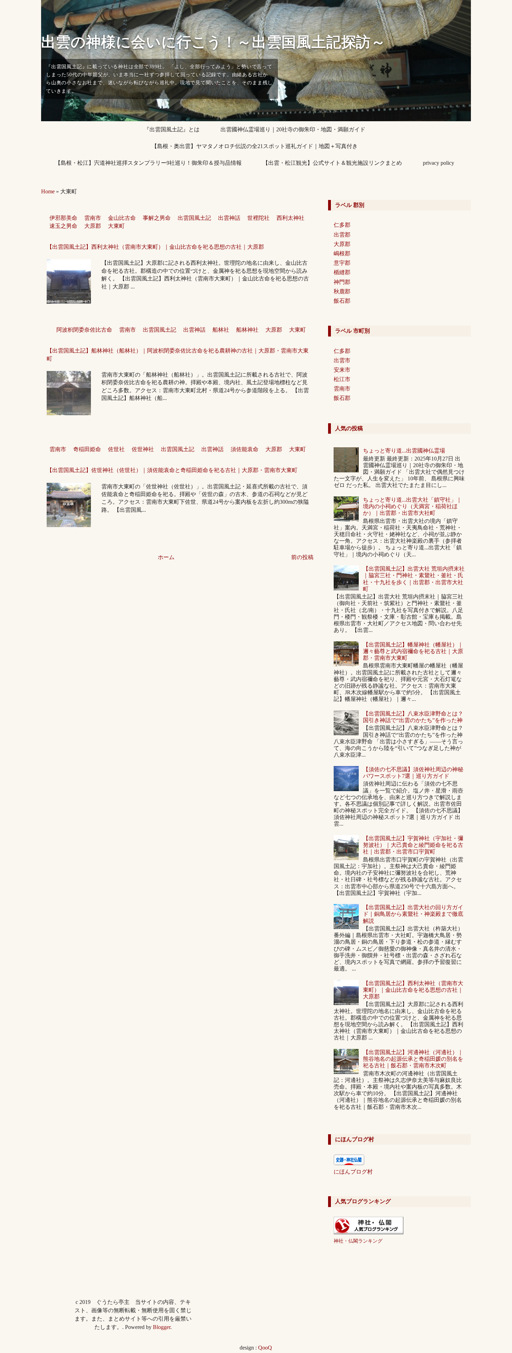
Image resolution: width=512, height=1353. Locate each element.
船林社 (220, 330)
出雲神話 (229, 218)
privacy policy (438, 163)
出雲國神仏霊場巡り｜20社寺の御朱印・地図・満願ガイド (292, 129)
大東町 (116, 226)
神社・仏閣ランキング (358, 1241)
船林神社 (247, 330)
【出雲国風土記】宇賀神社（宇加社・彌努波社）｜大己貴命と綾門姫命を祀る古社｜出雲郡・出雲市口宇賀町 (413, 845)
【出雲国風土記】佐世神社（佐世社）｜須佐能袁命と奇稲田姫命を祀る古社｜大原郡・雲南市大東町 (172, 470)
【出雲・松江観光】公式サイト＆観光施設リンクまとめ (332, 163)
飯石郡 (342, 301)
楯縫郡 (342, 272)
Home (48, 191)
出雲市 (342, 360)
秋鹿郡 (342, 291)
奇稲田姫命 (87, 449)
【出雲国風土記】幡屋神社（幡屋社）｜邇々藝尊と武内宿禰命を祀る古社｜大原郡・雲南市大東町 (413, 651)
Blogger (161, 1327)
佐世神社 (143, 449)
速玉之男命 (63, 226)
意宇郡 (342, 263)
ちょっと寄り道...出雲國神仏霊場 (404, 451)
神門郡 (342, 282)
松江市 (342, 379)
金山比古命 (122, 218)
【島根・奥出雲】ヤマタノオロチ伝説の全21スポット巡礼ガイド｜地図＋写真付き (255, 146)
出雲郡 (342, 235)
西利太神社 (290, 218)
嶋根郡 (342, 253)
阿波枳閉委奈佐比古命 (84, 330)
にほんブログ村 (353, 1172)
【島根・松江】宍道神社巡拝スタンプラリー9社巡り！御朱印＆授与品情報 (148, 163)
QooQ (265, 1348)
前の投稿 (302, 557)
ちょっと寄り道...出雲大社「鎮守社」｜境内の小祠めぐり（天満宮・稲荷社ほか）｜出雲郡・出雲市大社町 (412, 506)
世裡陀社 (258, 218)
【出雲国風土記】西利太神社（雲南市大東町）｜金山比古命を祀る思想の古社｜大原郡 (155, 247)
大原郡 (92, 226)
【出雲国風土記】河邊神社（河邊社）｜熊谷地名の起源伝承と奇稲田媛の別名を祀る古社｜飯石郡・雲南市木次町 (413, 1058)
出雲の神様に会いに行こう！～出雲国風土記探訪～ (213, 42)
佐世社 (116, 449)
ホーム (166, 557)
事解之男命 (157, 218)
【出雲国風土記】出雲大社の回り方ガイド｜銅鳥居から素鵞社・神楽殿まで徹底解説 (413, 913)
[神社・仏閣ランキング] (368, 1232)
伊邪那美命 (63, 218)
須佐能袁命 (244, 449)
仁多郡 (342, 225)
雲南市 (92, 218)
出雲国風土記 (194, 218)
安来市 (342, 370)
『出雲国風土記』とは (172, 129)
